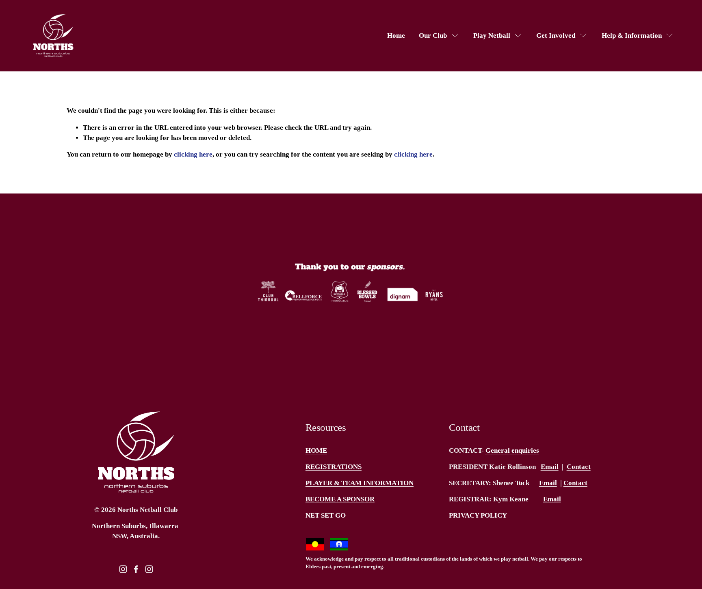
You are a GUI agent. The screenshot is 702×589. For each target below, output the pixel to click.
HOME (316, 450)
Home (396, 35)
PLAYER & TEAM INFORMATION (360, 483)
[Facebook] (136, 569)
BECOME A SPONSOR (340, 499)
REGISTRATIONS (334, 467)
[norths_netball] (149, 569)
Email (550, 467)
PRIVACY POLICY (478, 515)
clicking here (193, 154)
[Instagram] (123, 569)
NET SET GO (326, 515)
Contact (579, 467)
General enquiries (512, 450)
